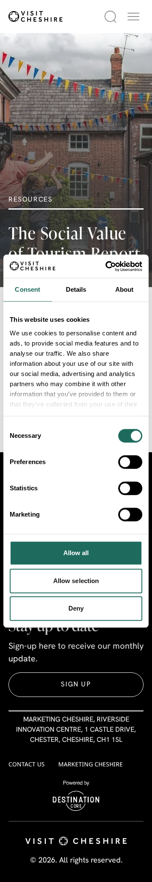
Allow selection (76, 580)
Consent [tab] (27, 289)
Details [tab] (76, 289)
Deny (76, 608)
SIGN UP (76, 684)
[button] (133, 16)
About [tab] (124, 289)
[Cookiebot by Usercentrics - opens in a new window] (107, 266)
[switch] (130, 462)
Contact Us (26, 764)
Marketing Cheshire (90, 764)
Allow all (76, 552)
